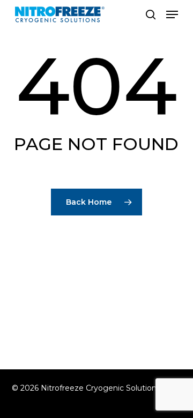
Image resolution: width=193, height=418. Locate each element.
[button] (172, 14)
